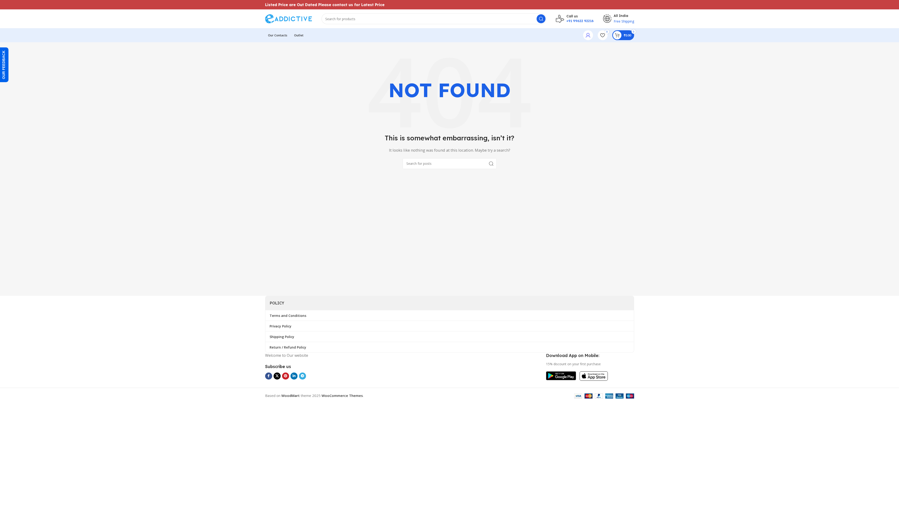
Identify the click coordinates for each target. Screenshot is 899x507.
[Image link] (561, 375)
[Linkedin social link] (294, 376)
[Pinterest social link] (285, 376)
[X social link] (277, 376)
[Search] (541, 18)
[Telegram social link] (302, 376)
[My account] (588, 35)
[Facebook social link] (268, 376)
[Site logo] (288, 18)
